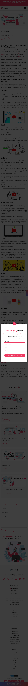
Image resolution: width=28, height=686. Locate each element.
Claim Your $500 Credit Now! (14, 355)
